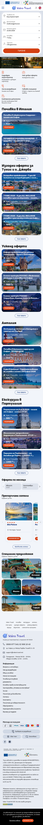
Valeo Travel (10, 630)
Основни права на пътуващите (14, 693)
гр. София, (20, 656)
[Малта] (11, 595)
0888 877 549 (12, 652)
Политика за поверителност (14, 711)
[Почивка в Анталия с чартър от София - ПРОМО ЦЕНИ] (21, 363)
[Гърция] (21, 611)
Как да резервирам (9, 678)
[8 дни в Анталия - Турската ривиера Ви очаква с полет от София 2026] (21, 385)
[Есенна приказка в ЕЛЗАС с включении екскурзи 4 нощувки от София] (21, 290)
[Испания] (21, 576)
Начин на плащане (9, 684)
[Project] (12, 2)
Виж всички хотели (21, 554)
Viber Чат (13, 744)
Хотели (6, 705)
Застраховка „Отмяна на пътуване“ (16, 696)
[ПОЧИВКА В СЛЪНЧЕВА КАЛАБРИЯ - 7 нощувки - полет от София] (21, 152)
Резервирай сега (13, 546)
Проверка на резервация (23, 739)
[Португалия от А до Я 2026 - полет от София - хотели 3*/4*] (21, 425)
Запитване (32, 744)
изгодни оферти (19, 633)
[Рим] (31, 595)
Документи (7, 690)
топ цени (9, 633)
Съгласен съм (27, 820)
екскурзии (26, 630)
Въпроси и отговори (10, 675)
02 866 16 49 (24, 652)
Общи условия (8, 681)
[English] (39, 7)
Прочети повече (14, 820)
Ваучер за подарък (9, 720)
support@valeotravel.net (14, 660)
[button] (19, 74)
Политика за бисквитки (12, 702)
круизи (9, 635)
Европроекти (8, 714)
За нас (5, 699)
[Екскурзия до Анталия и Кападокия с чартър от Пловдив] (21, 343)
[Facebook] (5, 749)
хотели (34, 630)
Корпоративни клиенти (12, 717)
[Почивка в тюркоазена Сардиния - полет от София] (21, 131)
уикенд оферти (32, 633)
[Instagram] (10, 749)
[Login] (36, 7)
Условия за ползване (10, 687)
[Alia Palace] (18, 530)
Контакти (7, 708)
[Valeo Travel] (21, 8)
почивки (18, 630)
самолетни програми (29, 635)
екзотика (17, 635)
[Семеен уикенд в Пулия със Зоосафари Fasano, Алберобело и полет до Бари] (21, 268)
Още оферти (21, 166)
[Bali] (21, 68)
